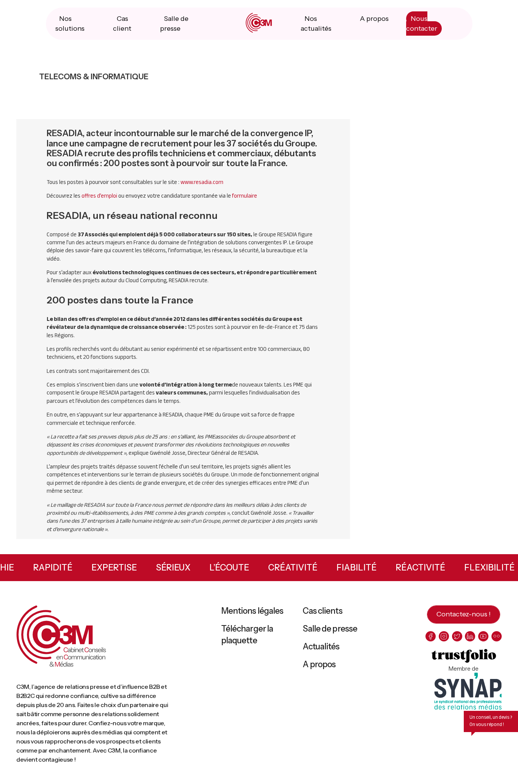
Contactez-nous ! (463, 614)
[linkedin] (470, 636)
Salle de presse (330, 629)
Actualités (321, 646)
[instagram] (444, 636)
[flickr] (496, 636)
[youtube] (483, 636)
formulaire (244, 195)
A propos (374, 18)
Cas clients (322, 611)
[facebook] (430, 636)
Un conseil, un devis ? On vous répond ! (490, 721)
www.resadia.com (202, 182)
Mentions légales (252, 611)
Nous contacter (421, 23)
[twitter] (457, 636)
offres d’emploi (99, 195)
